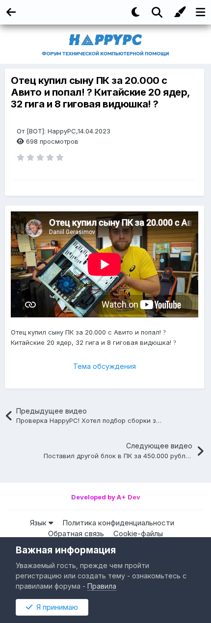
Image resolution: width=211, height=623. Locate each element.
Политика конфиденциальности (118, 522)
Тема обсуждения (104, 366)
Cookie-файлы (138, 533)
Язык (39, 522)
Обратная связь (76, 533)
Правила (101, 586)
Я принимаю (55, 607)
